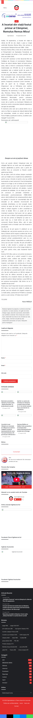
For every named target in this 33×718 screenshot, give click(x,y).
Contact (16, 706)
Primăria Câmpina (8, 643)
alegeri (5, 625)
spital (4, 650)
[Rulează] (3, 487)
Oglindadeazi (10, 35)
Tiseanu (13, 650)
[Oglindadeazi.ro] (16, 7)
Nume (3, 358)
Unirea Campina (23, 650)
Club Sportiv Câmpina (22, 628)
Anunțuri (4, 682)
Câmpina (6, 637)
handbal (23, 637)
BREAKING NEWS (7, 662)
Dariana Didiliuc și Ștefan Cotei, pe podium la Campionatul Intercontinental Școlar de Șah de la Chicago (24, 428)
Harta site (27, 703)
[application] (16, 480)
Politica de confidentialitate (11, 703)
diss (10, 457)
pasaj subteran (7, 640)
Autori (21, 703)
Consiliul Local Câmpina (9, 634)
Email (3, 365)
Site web (3, 373)
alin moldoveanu (7, 628)
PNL (16, 640)
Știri (16, 21)
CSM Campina (24, 634)
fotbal (15, 637)
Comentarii (16, 452)
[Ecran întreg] (29, 487)
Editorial (4, 665)
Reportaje (5, 674)
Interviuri (4, 668)
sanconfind (23, 647)
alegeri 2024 (14, 625)
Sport (3, 680)
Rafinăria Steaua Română (9, 647)
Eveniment (5, 671)
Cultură (4, 677)
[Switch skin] (31, 8)
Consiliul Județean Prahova (10, 631)
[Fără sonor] (26, 487)
